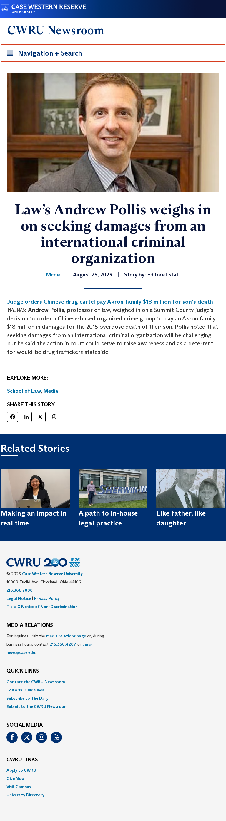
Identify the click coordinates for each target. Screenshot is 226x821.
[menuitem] (113, 682)
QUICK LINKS (22, 671)
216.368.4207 (63, 644)
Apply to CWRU (21, 770)
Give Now (15, 778)
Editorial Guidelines (25, 690)
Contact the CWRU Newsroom (35, 681)
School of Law (24, 391)
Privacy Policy (47, 598)
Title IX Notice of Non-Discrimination (42, 606)
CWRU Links (22, 760)
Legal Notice (18, 598)
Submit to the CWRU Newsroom (37, 706)
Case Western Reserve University (52, 573)
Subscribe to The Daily (27, 698)
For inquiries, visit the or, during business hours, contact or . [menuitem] (55, 644)
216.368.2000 (19, 590)
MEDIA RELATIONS (29, 625)
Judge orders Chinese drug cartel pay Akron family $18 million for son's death (110, 301)
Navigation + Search (42, 54)
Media (51, 391)
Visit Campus (18, 786)
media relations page (66, 636)
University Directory (25, 795)
